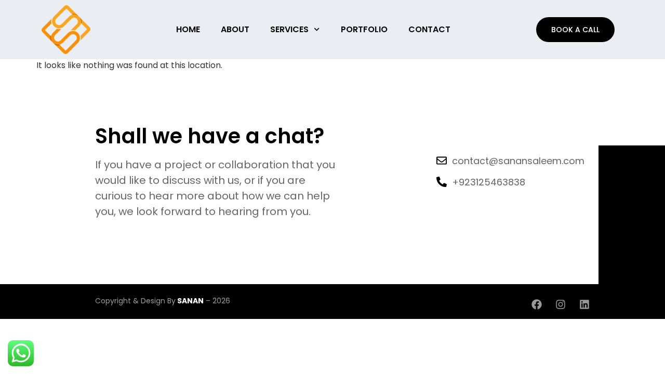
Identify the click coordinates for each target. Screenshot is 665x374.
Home (188, 29)
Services (289, 29)
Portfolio (364, 29)
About (235, 29)
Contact (429, 29)
